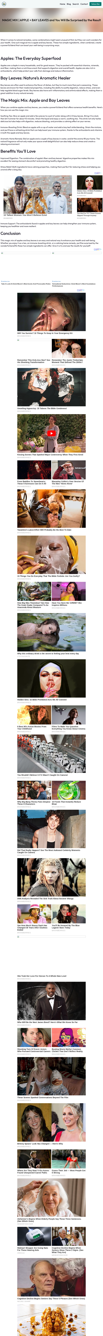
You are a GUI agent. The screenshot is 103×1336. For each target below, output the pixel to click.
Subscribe (95, 4)
